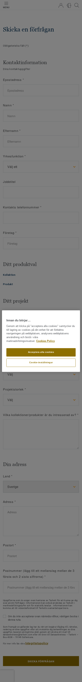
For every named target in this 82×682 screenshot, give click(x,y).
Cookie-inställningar (41, 362)
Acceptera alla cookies (41, 352)
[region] (41, 341)
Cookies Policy (45, 341)
